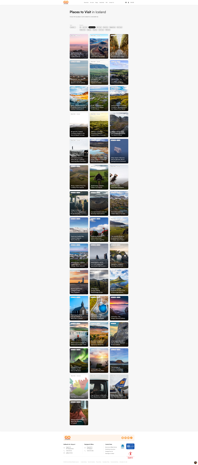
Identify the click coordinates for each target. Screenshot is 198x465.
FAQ (106, 2)
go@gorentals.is (69, 452)
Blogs (96, 2)
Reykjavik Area (112, 27)
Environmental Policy (114, 461)
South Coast (101, 29)
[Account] (128, 2)
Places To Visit (92, 27)
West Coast (99, 27)
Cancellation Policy (105, 461)
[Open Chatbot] (195, 462)
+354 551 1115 (69, 450)
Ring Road (95, 29)
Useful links (101, 2)
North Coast (119, 27)
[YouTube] (128, 438)
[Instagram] (122, 438)
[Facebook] (125, 438)
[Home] (66, 2)
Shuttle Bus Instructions (110, 449)
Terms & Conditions (91, 461)
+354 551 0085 (90, 450)
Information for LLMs (123, 461)
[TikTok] (131, 438)
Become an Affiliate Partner (111, 447)
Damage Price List (109, 451)
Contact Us (111, 2)
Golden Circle (82, 29)
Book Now (86, 2)
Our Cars (92, 2)
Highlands (89, 29)
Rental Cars (105, 27)
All (80, 27)
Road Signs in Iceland (109, 453)
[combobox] (73, 27)
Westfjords (108, 29)
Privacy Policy (98, 461)
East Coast (85, 27)
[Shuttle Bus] (126, 2)
